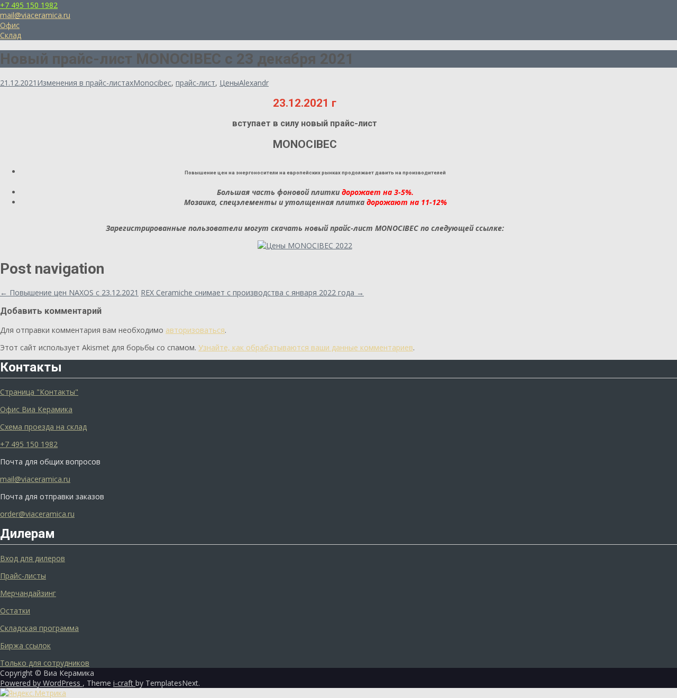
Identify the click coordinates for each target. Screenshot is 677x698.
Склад (10, 35)
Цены (229, 83)
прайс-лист (195, 83)
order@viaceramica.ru (37, 514)
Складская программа (39, 628)
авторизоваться (195, 330)
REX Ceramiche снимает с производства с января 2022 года (252, 292)
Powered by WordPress (41, 683)
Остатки (15, 611)
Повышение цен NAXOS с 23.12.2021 (69, 292)
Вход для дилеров (32, 558)
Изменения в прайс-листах (85, 83)
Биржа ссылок (25, 645)
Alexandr (254, 83)
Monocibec (152, 83)
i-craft (124, 683)
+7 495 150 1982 (29, 5)
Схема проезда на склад (43, 427)
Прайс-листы (23, 576)
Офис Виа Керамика (36, 409)
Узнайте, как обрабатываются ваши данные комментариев (305, 347)
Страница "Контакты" (39, 392)
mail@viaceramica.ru (35, 15)
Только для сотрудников (44, 663)
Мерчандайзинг (28, 593)
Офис (10, 25)
